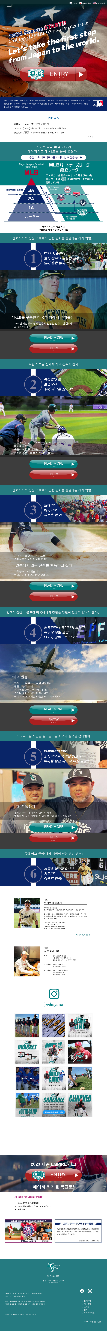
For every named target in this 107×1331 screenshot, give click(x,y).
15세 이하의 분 (89, 1313)
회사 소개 (87, 1304)
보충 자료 (21, 1209)
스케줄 (86, 1307)
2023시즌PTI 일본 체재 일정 (28, 1203)
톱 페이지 (87, 1301)
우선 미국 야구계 (53, 157)
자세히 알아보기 (83, 935)
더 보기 (90, 137)
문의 (85, 1310)
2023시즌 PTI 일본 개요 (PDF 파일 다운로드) (34, 1206)
